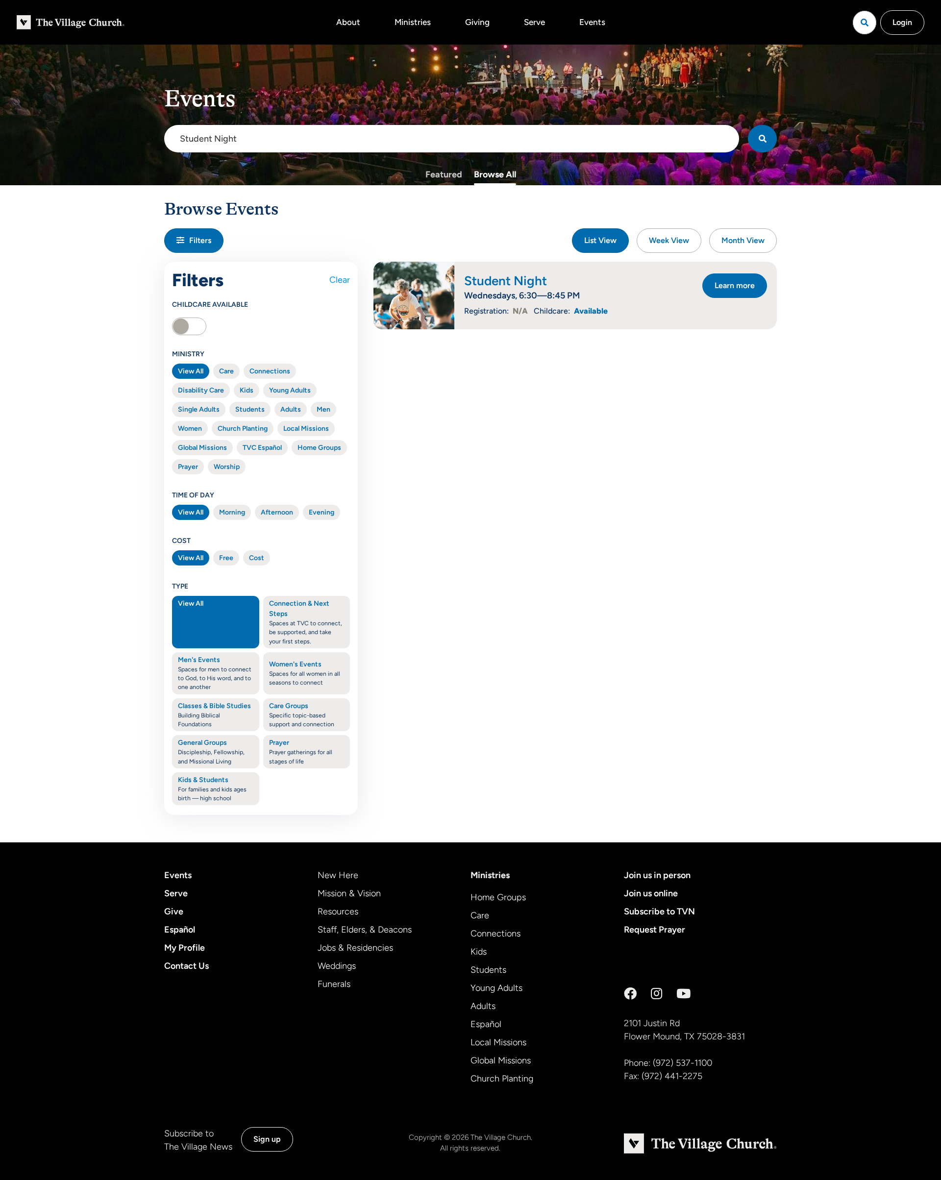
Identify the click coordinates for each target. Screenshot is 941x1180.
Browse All (495, 174)
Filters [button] (200, 240)
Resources (338, 911)
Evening (321, 512)
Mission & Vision (349, 893)
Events (592, 22)
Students (250, 409)
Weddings (337, 965)
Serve (534, 22)
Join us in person (657, 875)
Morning (232, 512)
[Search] (762, 138)
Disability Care (201, 390)
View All (190, 371)
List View (600, 240)
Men (323, 409)
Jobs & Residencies (355, 947)
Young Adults (290, 390)
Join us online (651, 893)
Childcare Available (210, 304)
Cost (181, 541)
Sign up (267, 1139)
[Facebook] (630, 994)
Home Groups (319, 447)
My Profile (184, 947)
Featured (443, 174)
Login (902, 22)
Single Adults (199, 409)
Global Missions (202, 447)
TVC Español (262, 447)
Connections (269, 371)
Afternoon (277, 512)
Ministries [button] (413, 22)
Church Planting (243, 428)
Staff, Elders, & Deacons (365, 929)
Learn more (735, 285)
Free (226, 558)
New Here (338, 875)
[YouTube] (683, 994)
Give (173, 911)
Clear (339, 279)
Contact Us (186, 965)
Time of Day (193, 495)
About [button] (348, 22)
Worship (227, 467)
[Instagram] (656, 994)
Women (190, 428)
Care (226, 371)
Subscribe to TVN (659, 911)
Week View (669, 240)
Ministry (188, 354)
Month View (743, 240)
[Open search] (864, 22)
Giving (477, 22)
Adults (290, 409)
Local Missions (306, 428)
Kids (246, 390)
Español (179, 929)
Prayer (188, 467)
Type (180, 586)
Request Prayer (654, 929)
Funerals (334, 984)
